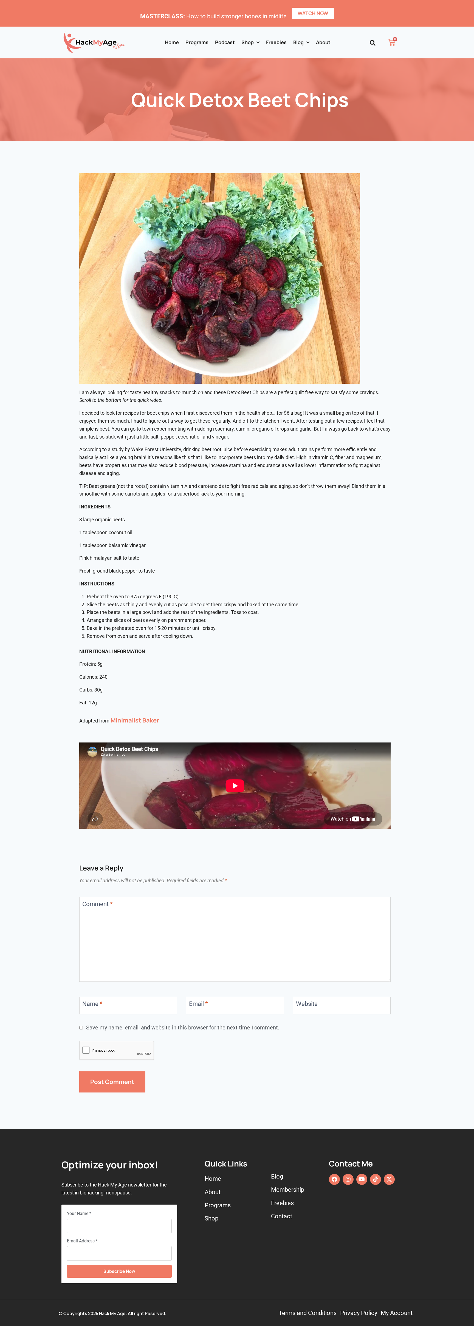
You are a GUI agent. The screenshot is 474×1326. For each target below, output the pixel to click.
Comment (97, 904)
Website (307, 1003)
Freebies (276, 42)
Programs (196, 42)
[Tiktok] (375, 1179)
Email (198, 1003)
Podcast (225, 42)
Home (172, 42)
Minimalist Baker (134, 720)
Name (92, 1003)
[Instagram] (348, 1179)
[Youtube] (361, 1179)
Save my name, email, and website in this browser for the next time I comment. (182, 1028)
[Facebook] (334, 1179)
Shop (247, 42)
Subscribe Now (119, 1271)
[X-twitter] (389, 1179)
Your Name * (79, 1213)
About (323, 42)
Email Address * (82, 1241)
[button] (372, 42)
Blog (298, 42)
